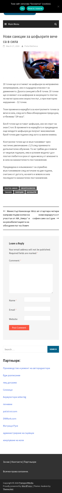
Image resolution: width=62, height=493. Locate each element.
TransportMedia (26, 483)
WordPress (27, 486)
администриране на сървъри (18, 432)
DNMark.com (9, 418)
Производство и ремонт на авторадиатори (26, 368)
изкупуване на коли (13, 440)
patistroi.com (10, 411)
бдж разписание (11, 375)
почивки (7, 404)
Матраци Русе (10, 425)
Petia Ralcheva (31, 46)
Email (13, 309)
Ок (22, 8)
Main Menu (13, 24)
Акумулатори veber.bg (14, 396)
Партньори (30, 461)
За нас (6, 461)
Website (13, 319)
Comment (15, 260)
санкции (19, 192)
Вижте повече (35, 8)
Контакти (16, 461)
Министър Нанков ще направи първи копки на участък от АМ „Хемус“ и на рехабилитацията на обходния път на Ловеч (16, 218)
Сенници (7, 389)
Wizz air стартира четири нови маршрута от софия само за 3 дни (45, 215)
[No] (58, 6)
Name (13, 300)
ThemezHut (8, 489)
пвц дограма (10, 382)
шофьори (31, 192)
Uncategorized (28, 188)
